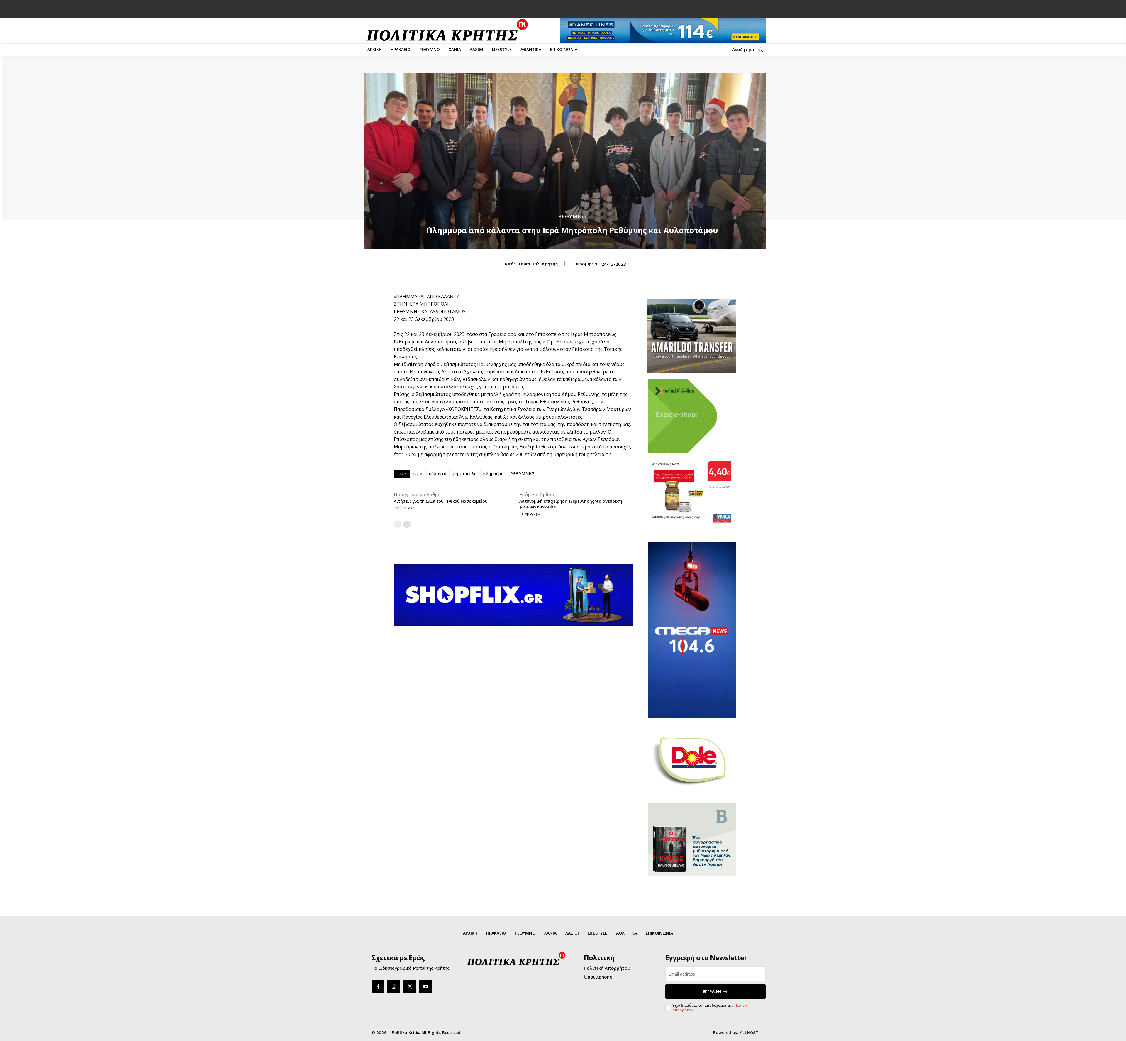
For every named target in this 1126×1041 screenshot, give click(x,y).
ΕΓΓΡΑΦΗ (712, 991)
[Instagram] (393, 986)
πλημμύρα (493, 473)
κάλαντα (438, 473)
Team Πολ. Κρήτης (538, 263)
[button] (749, 49)
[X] (409, 986)
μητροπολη (465, 473)
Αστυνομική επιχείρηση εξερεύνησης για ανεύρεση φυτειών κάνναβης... (570, 503)
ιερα (418, 473)
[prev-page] (397, 524)
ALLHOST (749, 1032)
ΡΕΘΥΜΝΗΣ (522, 473)
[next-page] (407, 524)
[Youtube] (425, 986)
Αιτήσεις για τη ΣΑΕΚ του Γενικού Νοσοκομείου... (442, 501)
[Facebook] (378, 986)
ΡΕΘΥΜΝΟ (572, 216)
